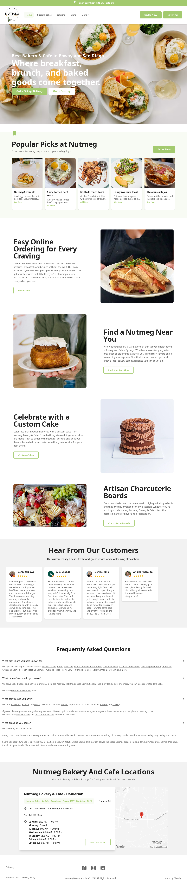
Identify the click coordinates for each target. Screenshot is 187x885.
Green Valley (147, 735)
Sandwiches (95, 683)
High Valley (159, 735)
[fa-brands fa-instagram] (93, 868)
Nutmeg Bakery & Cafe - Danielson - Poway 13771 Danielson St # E (59, 801)
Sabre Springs (116, 741)
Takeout (104, 704)
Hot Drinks (70, 683)
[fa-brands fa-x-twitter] (103, 868)
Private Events (112, 711)
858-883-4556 (35, 815)
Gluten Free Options (21, 690)
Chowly (177, 878)
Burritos (106, 683)
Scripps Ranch (17, 745)
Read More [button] (17, 616)
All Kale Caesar (110, 666)
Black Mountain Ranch (36, 745)
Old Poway (116, 735)
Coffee (33, 683)
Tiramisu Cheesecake (129, 666)
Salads (114, 683)
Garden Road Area (131, 735)
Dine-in (64, 704)
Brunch (25, 704)
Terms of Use (12, 877)
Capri (60, 666)
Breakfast (15, 704)
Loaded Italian (49, 666)
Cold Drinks (82, 683)
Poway (92, 735)
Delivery (116, 704)
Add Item (18, 202)
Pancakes (68, 666)
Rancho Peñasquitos (149, 741)
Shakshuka (39, 669)
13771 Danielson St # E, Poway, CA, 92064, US (51, 808)
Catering (143, 711)
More (84, 14)
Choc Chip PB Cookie (151, 666)
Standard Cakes (155, 683)
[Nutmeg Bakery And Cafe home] (12, 15)
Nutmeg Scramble (82, 669)
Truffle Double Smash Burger (88, 666)
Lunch (37, 704)
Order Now (150, 15)
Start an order (98, 842)
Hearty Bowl (66, 669)
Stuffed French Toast (23, 669)
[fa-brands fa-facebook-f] (84, 868)
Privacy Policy (28, 877)
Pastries (60, 683)
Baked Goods (18, 683)
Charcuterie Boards (44, 714)
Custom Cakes (23, 714)
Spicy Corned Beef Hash (104, 669)
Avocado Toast (53, 669)
